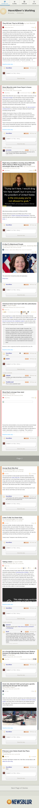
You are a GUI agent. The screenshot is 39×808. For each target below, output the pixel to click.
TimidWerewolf (10, 382)
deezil (7, 631)
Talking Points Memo (9, 27)
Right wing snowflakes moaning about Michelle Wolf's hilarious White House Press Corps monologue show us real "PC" (18, 164)
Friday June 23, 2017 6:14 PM (10, 689)
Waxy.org (6, 659)
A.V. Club (6, 691)
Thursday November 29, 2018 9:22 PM (13, 25)
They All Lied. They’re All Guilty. (13, 23)
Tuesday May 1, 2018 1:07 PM (10, 168)
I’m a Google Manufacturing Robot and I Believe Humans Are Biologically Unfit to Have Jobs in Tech (18, 653)
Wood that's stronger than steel (13, 392)
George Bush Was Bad (10, 468)
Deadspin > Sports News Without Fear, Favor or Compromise (18, 249)
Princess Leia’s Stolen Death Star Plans (16, 751)
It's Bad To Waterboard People (12, 244)
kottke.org (6, 309)
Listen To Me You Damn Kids (12, 517)
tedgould (8, 375)
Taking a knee (7, 562)
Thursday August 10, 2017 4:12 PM (12, 657)
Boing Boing (7, 92)
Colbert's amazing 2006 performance (20, 215)
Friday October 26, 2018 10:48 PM (11, 90)
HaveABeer (9, 68)
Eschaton (6, 473)
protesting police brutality (22, 572)
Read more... (5, 278)
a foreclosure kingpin (7, 97)
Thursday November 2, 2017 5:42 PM (12, 471)
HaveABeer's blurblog (21, 10)
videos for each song (7, 761)
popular (8, 358)
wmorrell (8, 624)
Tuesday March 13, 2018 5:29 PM (11, 247)
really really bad (15, 477)
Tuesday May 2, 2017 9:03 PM (11, 754)
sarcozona (8, 150)
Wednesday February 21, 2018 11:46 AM (13, 307)
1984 (11, 317)
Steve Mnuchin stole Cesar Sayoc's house (16, 87)
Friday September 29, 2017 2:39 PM (12, 521)
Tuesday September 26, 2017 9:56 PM (12, 563)
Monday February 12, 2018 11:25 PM (12, 395)
